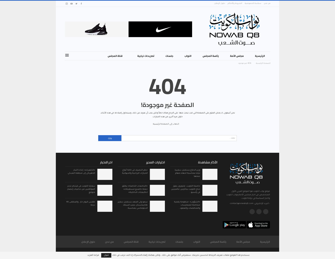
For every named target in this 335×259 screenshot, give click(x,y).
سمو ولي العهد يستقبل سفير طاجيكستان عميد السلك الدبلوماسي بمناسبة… (133, 205)
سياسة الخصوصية (253, 3)
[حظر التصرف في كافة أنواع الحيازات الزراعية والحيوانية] (157, 174)
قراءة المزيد (93, 255)
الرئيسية (260, 56)
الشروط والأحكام (235, 3)
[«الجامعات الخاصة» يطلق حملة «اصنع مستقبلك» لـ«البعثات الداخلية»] (157, 190)
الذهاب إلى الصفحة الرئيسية (166, 124)
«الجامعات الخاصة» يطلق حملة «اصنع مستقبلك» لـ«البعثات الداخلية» (135, 189)
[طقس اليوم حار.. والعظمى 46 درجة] (104, 206)
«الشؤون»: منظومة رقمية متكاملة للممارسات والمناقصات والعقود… (187, 205)
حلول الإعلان (219, 3)
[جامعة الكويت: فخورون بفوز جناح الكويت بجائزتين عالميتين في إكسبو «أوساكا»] (209, 190)
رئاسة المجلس (211, 56)
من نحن (267, 3)
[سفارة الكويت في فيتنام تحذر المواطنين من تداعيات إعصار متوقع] (104, 190)
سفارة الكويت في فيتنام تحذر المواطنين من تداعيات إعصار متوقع (81, 189)
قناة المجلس (115, 56)
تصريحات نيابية (145, 56)
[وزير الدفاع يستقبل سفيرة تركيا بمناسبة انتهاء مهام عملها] (209, 174)
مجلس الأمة (237, 56)
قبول (106, 255)
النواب (187, 56)
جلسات (169, 56)
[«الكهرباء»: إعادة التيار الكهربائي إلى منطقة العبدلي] (104, 174)
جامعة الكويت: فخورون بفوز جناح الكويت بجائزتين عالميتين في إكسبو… (185, 189)
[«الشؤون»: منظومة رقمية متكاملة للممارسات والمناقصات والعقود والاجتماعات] (209, 206)
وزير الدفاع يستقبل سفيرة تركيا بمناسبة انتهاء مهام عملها (187, 173)
